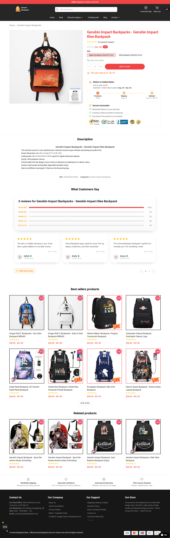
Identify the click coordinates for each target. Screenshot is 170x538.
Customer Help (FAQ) (95, 517)
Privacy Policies (55, 510)
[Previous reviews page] (141, 271)
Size (88, 51)
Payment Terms (93, 506)
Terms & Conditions (56, 506)
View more (85, 403)
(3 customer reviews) (106, 42)
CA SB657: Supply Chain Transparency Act (65, 517)
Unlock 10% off (5, 527)
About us (52, 503)
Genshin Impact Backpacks (29, 25)
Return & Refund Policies (96, 510)
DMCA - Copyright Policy (58, 513)
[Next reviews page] (153, 271)
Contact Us (91, 513)
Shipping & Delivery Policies (97, 503)
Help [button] (165, 535)
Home (12, 25)
